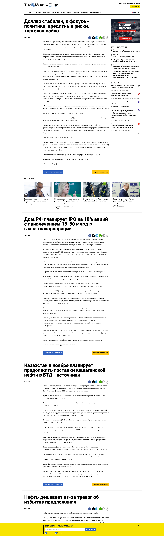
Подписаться (82, 278)
